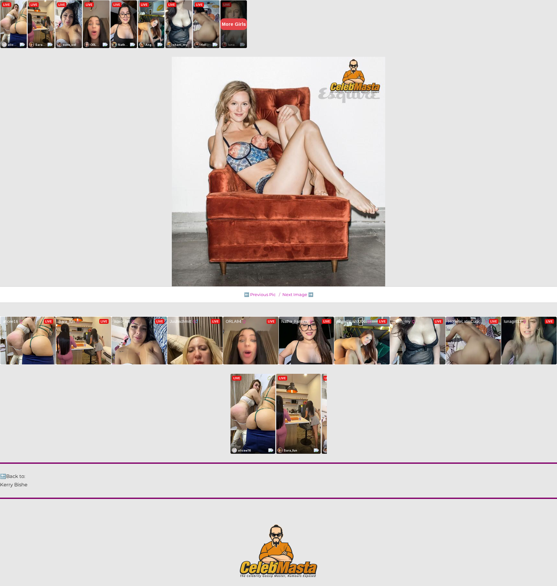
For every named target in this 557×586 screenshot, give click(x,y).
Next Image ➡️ (297, 294)
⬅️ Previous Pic (260, 294)
